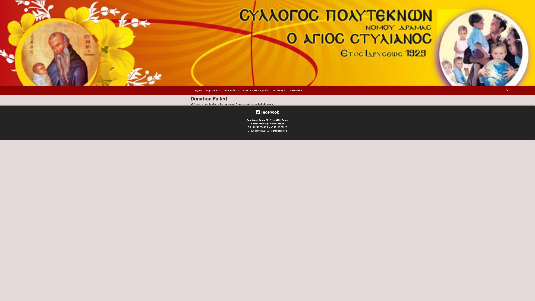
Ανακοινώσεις (231, 90)
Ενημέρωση (211, 90)
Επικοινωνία (296, 90)
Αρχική (198, 90)
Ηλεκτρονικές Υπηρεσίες (256, 90)
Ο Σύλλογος (279, 90)
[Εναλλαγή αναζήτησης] (507, 90)
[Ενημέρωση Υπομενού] (219, 90)
